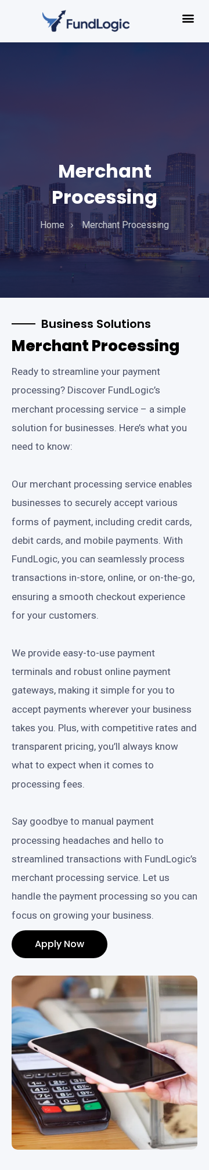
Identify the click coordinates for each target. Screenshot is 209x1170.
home (52, 224)
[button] (187, 18)
